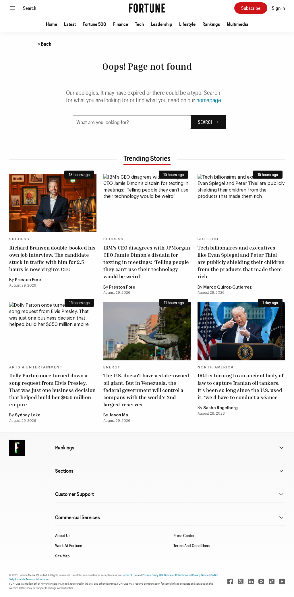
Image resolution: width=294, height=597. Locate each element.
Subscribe (250, 8)
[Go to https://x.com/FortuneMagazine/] (240, 581)
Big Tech (208, 239)
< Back (44, 43)
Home (51, 24)
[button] (51, 24)
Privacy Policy (150, 575)
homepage (208, 99)
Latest (70, 24)
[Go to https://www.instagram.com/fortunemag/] (261, 581)
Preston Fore (28, 280)
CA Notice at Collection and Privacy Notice (184, 575)
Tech (139, 24)
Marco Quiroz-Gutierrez (227, 287)
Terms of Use (129, 575)
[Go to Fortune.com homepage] (147, 8)
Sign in (278, 8)
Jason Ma (118, 415)
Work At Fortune (68, 545)
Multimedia (237, 24)
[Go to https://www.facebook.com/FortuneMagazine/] (230, 581)
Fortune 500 (94, 24)
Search (29, 8)
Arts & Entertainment (36, 367)
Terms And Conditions (191, 545)
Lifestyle (187, 24)
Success (19, 239)
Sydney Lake (27, 415)
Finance (120, 24)
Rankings (211, 24)
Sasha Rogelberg (220, 408)
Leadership (161, 24)
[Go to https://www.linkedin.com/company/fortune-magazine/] (251, 581)
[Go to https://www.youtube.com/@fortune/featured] (282, 581)
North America (216, 367)
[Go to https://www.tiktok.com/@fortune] (271, 581)
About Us (62, 535)
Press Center (184, 535)
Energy (111, 367)
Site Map (62, 555)
